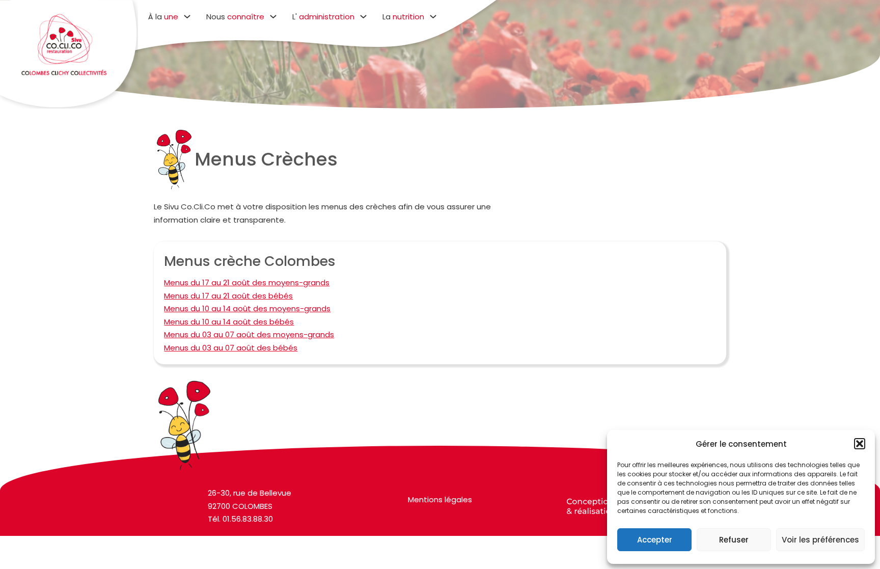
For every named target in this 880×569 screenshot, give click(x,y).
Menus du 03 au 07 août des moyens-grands (249, 334)
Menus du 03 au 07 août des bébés (230, 347)
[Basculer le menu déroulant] (187, 16)
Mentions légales (440, 499)
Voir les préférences (820, 539)
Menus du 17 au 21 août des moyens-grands (246, 282)
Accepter (654, 539)
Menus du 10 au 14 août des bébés (229, 321)
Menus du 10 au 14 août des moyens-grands (247, 308)
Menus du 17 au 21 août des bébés (228, 295)
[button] (860, 444)
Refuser (734, 539)
